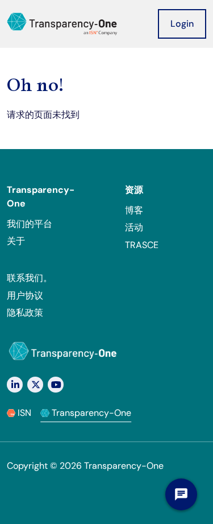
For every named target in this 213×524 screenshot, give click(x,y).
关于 (16, 241)
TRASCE (141, 245)
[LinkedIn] (15, 385)
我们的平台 (29, 224)
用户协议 (25, 296)
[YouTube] (56, 385)
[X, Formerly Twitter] (35, 385)
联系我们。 (29, 278)
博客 (134, 210)
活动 (134, 227)
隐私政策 (25, 313)
